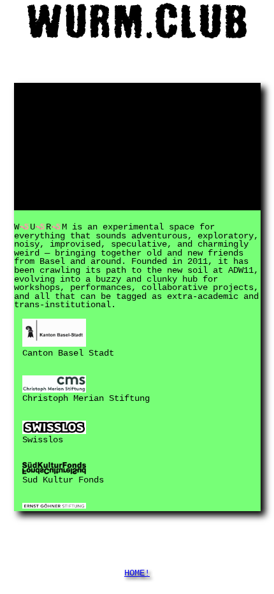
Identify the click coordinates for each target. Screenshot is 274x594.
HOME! (137, 573)
